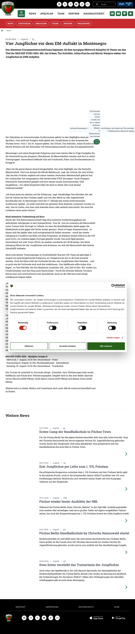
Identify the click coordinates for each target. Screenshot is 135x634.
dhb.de (67, 388)
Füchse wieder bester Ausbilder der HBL (68, 501)
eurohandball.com (86, 388)
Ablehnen (29, 346)
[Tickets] (112, 13)
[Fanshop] (124, 13)
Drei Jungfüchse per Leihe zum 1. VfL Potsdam (73, 466)
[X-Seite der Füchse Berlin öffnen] (70, 4)
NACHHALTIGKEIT (94, 13)
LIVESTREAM (24, 23)
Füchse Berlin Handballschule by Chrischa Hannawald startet (84, 533)
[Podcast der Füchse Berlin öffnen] (87, 4)
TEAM (60, 13)
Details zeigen (113, 337)
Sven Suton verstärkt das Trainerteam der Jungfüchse (79, 565)
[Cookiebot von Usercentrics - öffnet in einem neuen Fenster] (113, 286)
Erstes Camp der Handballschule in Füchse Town (75, 432)
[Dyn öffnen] (125, 4)
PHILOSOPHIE (83, 23)
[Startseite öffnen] (2, 30)
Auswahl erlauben (67, 346)
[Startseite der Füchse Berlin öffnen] (13, 618)
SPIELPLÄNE (41, 23)
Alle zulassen (106, 346)
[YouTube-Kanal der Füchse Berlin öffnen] (76, 4)
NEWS (32, 13)
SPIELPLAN (46, 13)
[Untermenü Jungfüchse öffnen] (130, 13)
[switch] (52, 328)
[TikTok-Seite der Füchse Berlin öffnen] (82, 4)
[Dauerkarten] (118, 13)
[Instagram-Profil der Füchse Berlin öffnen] (64, 4)
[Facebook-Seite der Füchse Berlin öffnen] (59, 4)
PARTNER (74, 13)
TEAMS (55, 23)
